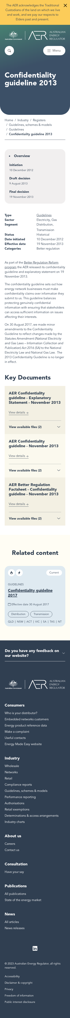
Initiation (16, 165)
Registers (39, 120)
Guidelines (16, 129)
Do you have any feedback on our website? (32, 653)
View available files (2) (25, 427)
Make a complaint (17, 732)
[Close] (65, 5)
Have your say (14, 872)
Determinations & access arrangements (32, 816)
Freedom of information (19, 995)
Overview (22, 156)
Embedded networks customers (27, 719)
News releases (14, 928)
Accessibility (12, 976)
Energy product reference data (26, 725)
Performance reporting (20, 797)
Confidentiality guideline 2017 (30, 593)
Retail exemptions (17, 809)
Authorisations (14, 803)
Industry (23, 120)
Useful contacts (15, 738)
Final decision (19, 192)
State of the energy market (23, 900)
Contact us (12, 850)
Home (9, 120)
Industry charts (15, 822)
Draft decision (19, 178)
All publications (15, 894)
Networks (11, 772)
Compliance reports (18, 785)
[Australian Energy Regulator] (35, 35)
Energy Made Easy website (23, 744)
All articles (12, 922)
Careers (10, 844)
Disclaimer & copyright (18, 982)
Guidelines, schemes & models (30, 125)
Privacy (9, 989)
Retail (8, 778)
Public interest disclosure (20, 1002)
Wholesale (12, 766)
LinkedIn (35, 948)
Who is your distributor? (21, 713)
